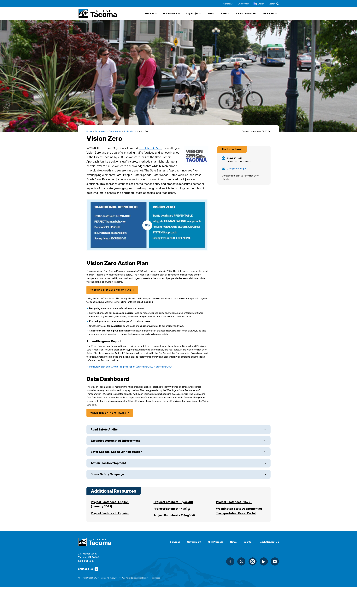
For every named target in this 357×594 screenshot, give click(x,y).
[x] (241, 561)
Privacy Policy (114, 578)
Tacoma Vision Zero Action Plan (110, 290)
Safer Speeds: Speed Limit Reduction (116, 452)
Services (175, 542)
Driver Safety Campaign (107, 474)
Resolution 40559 (150, 148)
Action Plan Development (108, 463)
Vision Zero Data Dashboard (108, 413)
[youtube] (275, 561)
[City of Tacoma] (97, 13)
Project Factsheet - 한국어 (234, 502)
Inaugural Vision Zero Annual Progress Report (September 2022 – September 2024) (131, 366)
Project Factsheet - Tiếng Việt (174, 515)
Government (194, 542)
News (233, 542)
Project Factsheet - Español (110, 513)
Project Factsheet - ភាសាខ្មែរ (172, 508)
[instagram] (253, 561)
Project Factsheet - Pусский (173, 502)
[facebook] (230, 561)
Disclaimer (136, 578)
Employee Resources (151, 578)
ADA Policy (126, 578)
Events (248, 542)
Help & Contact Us (269, 542)
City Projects (215, 542)
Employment (243, 4)
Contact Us (228, 4)
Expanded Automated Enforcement (115, 440)
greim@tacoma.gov (237, 168)
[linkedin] (264, 561)
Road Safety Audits (104, 429)
